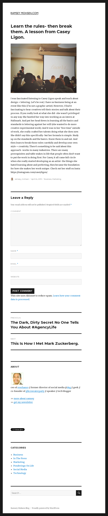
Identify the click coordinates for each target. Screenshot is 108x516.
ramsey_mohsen (22, 179)
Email (14, 264)
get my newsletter (23, 402)
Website (15, 277)
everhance (23, 387)
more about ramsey (24, 398)
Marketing (56, 179)
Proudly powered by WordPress (45, 508)
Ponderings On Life (23, 465)
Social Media (20, 469)
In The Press (20, 458)
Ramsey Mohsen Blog (20, 508)
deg (69, 387)
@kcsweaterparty (35, 391)
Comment (16, 211)
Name (14, 251)
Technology (19, 473)
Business (47, 179)
